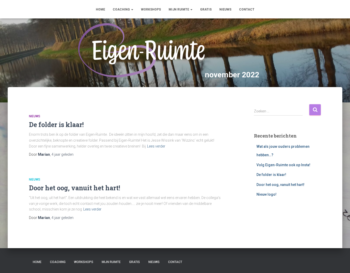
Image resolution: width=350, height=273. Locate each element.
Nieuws (225, 9)
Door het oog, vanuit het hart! (74, 188)
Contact (246, 9)
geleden (63, 154)
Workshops (151, 9)
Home (100, 9)
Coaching (122, 9)
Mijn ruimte (179, 9)
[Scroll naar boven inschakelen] (339, 262)
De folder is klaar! (56, 124)
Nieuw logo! (266, 194)
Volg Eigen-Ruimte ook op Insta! (283, 165)
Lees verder (156, 146)
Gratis (206, 9)
